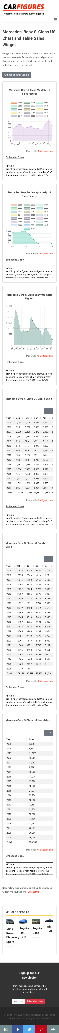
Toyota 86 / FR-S (24, 933)
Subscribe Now (35, 1001)
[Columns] (50, 411)
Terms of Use (15, 1018)
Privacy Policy (31, 1018)
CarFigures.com (45, 151)
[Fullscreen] (46, 411)
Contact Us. (33, 892)
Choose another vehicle (16, 74)
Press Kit (45, 1018)
